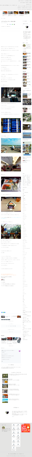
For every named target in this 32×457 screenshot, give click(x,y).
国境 (6, 319)
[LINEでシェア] (12, 24)
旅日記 (2, 319)
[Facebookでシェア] (9, 24)
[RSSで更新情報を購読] (12, 331)
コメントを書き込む (11, 364)
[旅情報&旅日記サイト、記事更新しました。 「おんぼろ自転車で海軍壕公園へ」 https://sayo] (30, 145)
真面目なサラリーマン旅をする (9, 285)
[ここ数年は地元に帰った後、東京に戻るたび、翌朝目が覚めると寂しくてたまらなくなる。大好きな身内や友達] (24, 145)
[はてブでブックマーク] (11, 24)
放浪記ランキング (3, 280)
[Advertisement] (11, 39)
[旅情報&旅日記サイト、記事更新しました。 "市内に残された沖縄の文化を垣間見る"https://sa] (30, 151)
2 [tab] (15, 17)
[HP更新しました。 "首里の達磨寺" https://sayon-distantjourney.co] (24, 148)
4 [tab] (17, 17)
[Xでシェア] (7, 24)
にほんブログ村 (3, 277)
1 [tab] (14, 17)
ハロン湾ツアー (5, 245)
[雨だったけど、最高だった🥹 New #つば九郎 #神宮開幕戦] (27, 151)
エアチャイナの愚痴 (6, 217)
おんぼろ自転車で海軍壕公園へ (29, 94)
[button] (14, 24)
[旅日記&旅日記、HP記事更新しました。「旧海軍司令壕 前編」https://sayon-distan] (27, 145)
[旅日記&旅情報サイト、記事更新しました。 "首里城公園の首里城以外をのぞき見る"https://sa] (30, 148)
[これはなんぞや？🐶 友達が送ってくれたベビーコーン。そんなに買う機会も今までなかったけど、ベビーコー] (27, 148)
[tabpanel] (5, 13)
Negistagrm (5, 431)
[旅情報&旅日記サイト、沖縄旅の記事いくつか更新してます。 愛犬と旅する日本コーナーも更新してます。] (24, 151)
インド (9, 319)
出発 (4, 319)
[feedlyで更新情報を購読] (10, 331)
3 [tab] (16, 17)
